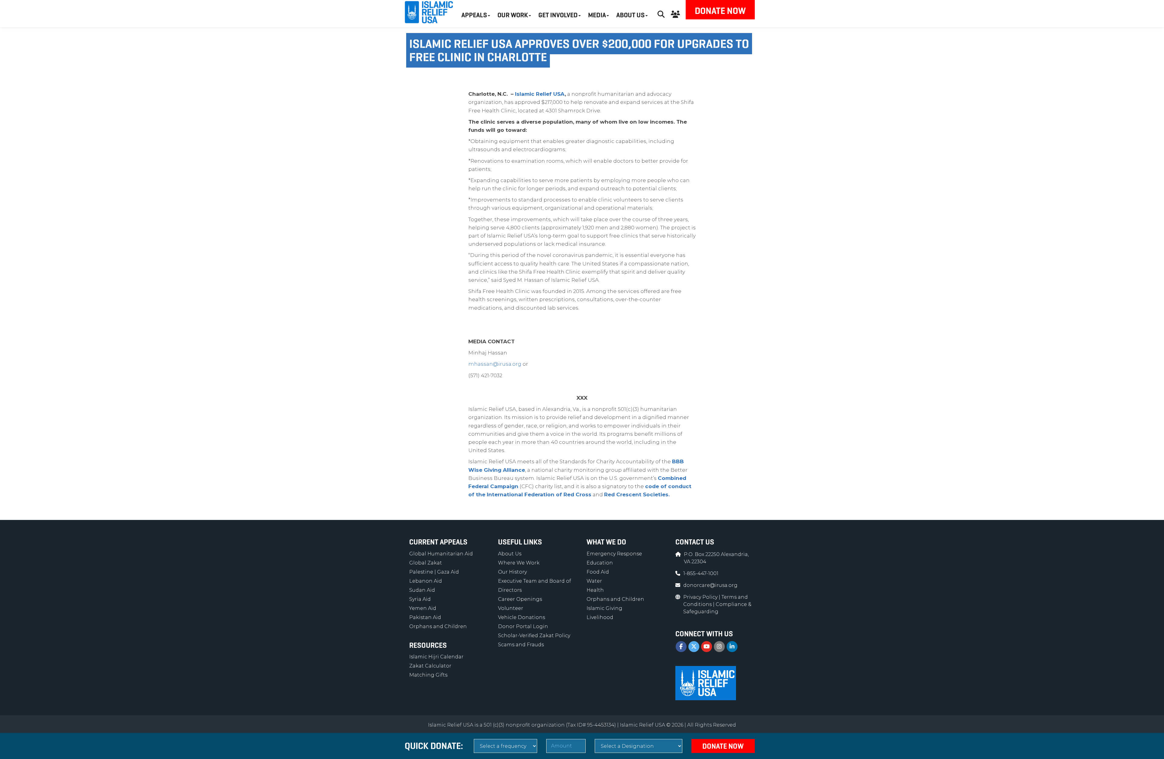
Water (594, 581)
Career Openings (520, 599)
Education (600, 563)
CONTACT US (694, 542)
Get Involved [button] (558, 15)
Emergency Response (614, 554)
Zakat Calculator (430, 666)
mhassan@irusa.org (494, 364)
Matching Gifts (428, 675)
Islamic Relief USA (540, 94)
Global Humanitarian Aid (441, 554)
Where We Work (519, 563)
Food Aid (598, 572)
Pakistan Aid (425, 617)
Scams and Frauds (521, 644)
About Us (509, 554)
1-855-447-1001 (700, 573)
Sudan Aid (422, 590)
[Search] (661, 13)
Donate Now (720, 10)
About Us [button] (630, 15)
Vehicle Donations (521, 617)
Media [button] (597, 15)
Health (595, 590)
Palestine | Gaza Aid (434, 572)
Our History (512, 572)
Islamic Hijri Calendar (436, 657)
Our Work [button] (512, 15)
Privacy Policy (701, 597)
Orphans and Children (438, 626)
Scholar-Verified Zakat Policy (534, 635)
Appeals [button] (474, 15)
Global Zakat (425, 563)
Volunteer (510, 608)
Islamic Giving (604, 608)
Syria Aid (420, 599)
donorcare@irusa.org (710, 585)
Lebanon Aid (425, 581)
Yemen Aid (422, 608)
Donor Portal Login (523, 626)
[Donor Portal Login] (675, 13)
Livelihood (600, 617)
